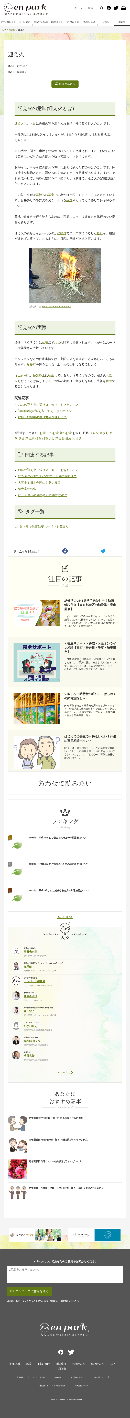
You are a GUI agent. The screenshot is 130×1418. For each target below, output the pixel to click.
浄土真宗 (21, 375)
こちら (71, 1300)
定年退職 (14, 1364)
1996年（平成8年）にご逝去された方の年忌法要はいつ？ (58, 864)
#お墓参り (62, 526)
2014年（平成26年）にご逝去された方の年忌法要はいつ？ (59, 890)
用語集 (121, 21)
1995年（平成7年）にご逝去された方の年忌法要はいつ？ (58, 837)
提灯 (100, 233)
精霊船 (59, 438)
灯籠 (38, 438)
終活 (28, 1364)
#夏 (26, 526)
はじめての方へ (39, 1377)
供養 (109, 381)
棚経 (68, 438)
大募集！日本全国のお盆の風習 (39, 482)
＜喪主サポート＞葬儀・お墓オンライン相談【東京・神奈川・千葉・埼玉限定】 (90, 648)
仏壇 (45, 342)
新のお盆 (66, 433)
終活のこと (57, 21)
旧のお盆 (53, 433)
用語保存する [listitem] (66, 84)
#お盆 (18, 526)
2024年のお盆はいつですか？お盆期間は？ (47, 476)
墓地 (39, 195)
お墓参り (51, 195)
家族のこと (89, 21)
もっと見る (64, 917)
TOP (4, 30)
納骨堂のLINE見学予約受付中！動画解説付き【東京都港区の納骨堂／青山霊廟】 (90, 605)
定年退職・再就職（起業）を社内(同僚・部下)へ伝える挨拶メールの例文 (66, 1187)
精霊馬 (30, 438)
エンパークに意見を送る (32, 1291)
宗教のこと (73, 21)
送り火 (94, 433)
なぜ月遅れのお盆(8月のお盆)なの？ (42, 495)
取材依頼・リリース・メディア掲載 (51, 1385)
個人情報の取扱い (77, 1377)
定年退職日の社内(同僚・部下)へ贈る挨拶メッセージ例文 (58, 1139)
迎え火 (19, 123)
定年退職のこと (8, 21)
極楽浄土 (39, 375)
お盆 (33, 123)
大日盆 (76, 438)
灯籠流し (48, 438)
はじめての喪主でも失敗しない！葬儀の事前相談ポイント (90, 738)
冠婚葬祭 (60, 1364)
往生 (51, 375)
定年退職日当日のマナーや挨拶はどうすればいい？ (55, 1161)
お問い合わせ (99, 1377)
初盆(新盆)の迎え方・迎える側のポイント (46, 411)
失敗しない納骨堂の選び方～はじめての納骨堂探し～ (90, 696)
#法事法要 (37, 526)
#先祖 (49, 526)
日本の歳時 (24, 21)
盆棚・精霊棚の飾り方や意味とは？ (42, 417)
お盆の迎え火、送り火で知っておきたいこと (48, 404)
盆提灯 (61, 233)
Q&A (112, 1364)
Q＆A (106, 21)
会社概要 (20, 1377)
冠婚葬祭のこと (41, 21)
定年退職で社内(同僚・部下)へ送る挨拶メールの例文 (56, 1117)
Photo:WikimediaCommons (56, 306)
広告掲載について (81, 1385)
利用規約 (57, 1377)
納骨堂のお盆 (27, 489)
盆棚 (21, 438)
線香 (69, 200)
